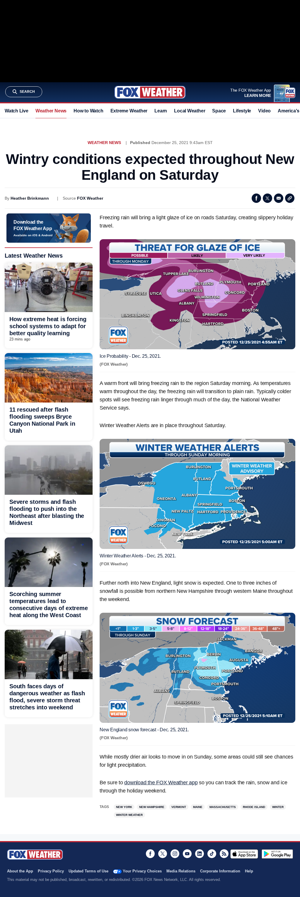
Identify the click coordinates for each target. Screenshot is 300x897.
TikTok (211, 853)
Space (219, 110)
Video (264, 110)
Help (249, 871)
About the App (20, 871)
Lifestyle (242, 110)
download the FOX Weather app (160, 782)
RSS (224, 853)
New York (124, 807)
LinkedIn (199, 853)
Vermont (178, 807)
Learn (160, 110)
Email (278, 198)
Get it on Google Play (277, 854)
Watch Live (16, 110)
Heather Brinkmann (30, 198)
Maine (197, 807)
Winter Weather (129, 814)
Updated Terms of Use (88, 871)
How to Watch (88, 110)
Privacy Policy (51, 871)
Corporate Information (220, 871)
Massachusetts (222, 807)
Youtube (187, 853)
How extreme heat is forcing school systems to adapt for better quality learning (47, 326)
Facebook (256, 198)
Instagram (175, 853)
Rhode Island (254, 807)
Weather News (51, 110)
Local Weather (189, 110)
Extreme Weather (129, 110)
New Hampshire (151, 807)
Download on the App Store (244, 854)
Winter (278, 807)
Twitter (267, 198)
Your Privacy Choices (142, 871)
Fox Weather (150, 92)
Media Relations (180, 871)
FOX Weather (90, 198)
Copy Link (289, 198)
